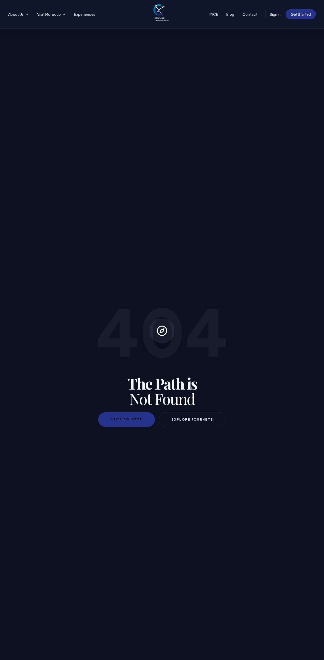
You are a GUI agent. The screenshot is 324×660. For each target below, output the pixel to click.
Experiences (84, 14)
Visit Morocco (49, 14)
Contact (250, 14)
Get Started (301, 14)
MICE (214, 14)
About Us (16, 14)
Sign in (275, 14)
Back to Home (126, 419)
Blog (230, 14)
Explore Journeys (192, 419)
